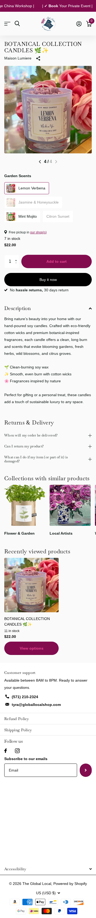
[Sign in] (79, 23)
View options (31, 648)
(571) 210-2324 (25, 697)
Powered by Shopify (70, 883)
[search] (17, 24)
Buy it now (48, 279)
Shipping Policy (18, 730)
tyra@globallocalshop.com (36, 704)
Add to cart (56, 261)
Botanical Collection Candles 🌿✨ (27, 621)
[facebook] (5, 751)
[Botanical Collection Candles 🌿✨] (31, 585)
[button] (17, 256)
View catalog (7, 23)
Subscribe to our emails (25, 759)
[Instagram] (17, 750)
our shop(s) (38, 232)
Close (48, 868)
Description (17, 308)
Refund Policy (16, 718)
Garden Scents (17, 176)
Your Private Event (65, 6)
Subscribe (86, 770)
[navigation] (39, 162)
